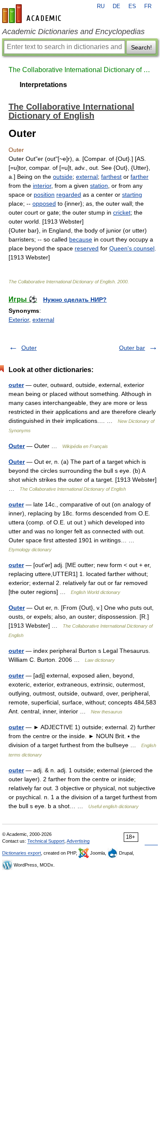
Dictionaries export (21, 853)
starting (132, 194)
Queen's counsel (131, 248)
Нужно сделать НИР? (75, 299)
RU (101, 6)
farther (139, 176)
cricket (122, 212)
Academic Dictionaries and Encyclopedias (73, 31)
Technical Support (45, 841)
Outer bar (132, 347)
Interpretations (43, 84)
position (44, 194)
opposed (44, 203)
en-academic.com (33, 13)
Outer (29, 347)
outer (16, 384)
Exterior (19, 319)
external (87, 176)
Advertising (78, 841)
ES (132, 6)
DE (116, 6)
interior (42, 185)
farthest (111, 176)
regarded (68, 194)
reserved (87, 248)
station (99, 185)
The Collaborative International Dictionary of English (80, 69)
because (80, 239)
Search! (141, 47)
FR (147, 6)
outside (63, 176)
